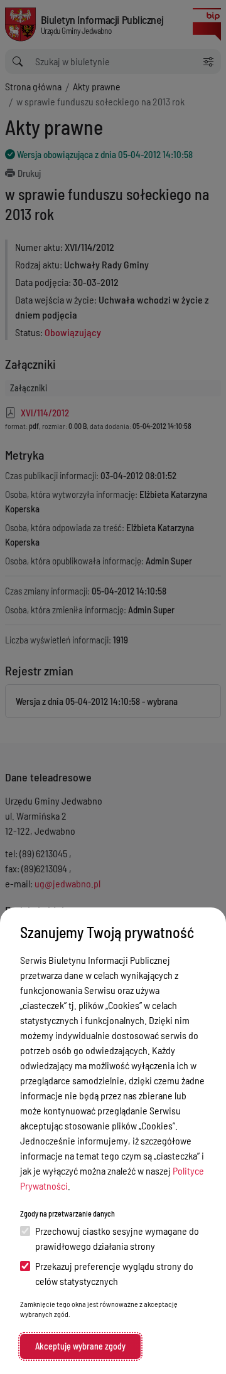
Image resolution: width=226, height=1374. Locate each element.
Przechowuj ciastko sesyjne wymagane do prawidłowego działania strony (117, 1238)
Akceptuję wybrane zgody (80, 1346)
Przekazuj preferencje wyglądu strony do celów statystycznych (114, 1273)
